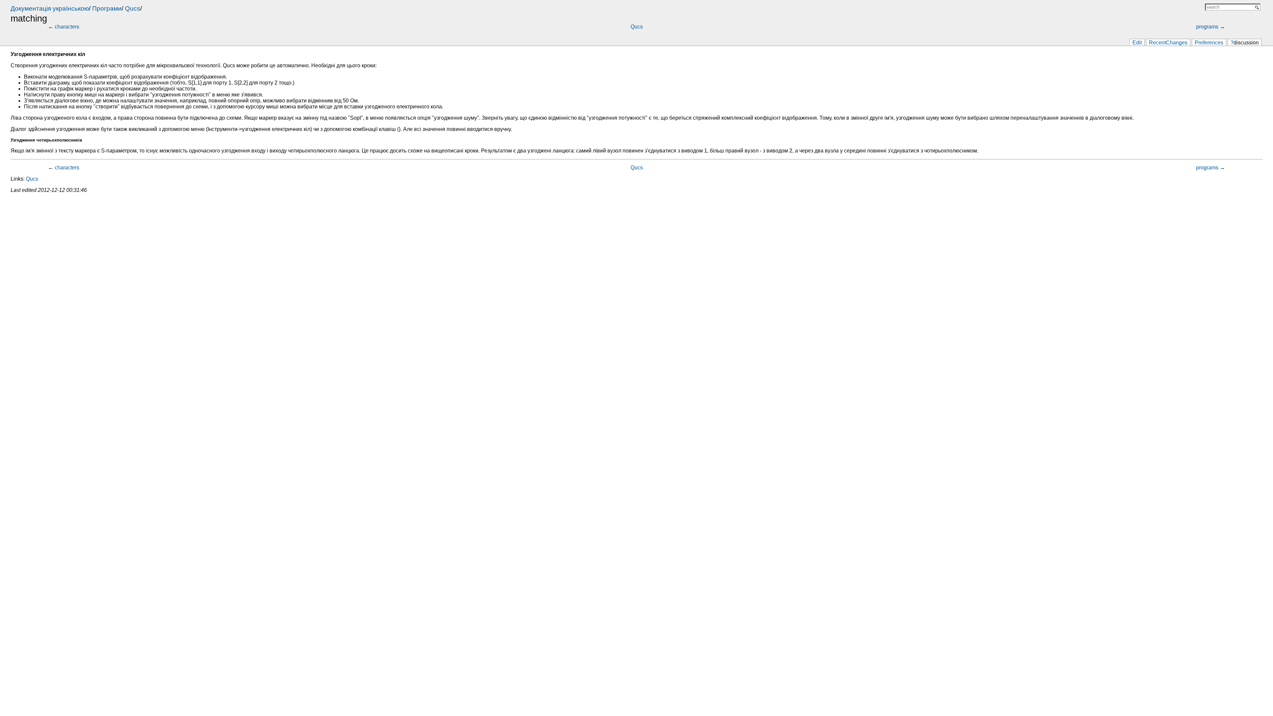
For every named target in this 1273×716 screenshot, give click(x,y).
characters (67, 27)
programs (1207, 27)
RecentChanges (1168, 42)
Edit (1137, 42)
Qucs (132, 8)
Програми (107, 8)
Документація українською (50, 8)
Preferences (1209, 42)
